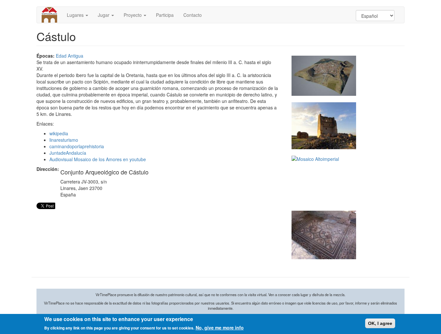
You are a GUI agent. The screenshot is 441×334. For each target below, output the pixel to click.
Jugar (104, 15)
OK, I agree (380, 323)
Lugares (76, 15)
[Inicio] (52, 15)
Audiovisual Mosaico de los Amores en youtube (97, 159)
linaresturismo (63, 140)
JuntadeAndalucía (67, 153)
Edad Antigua (69, 55)
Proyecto (133, 15)
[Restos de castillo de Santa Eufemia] (323, 234)
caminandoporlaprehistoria (76, 146)
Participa (165, 15)
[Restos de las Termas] (323, 125)
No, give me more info (220, 327)
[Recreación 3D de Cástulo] (323, 75)
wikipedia (58, 133)
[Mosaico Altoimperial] (323, 179)
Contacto (192, 15)
